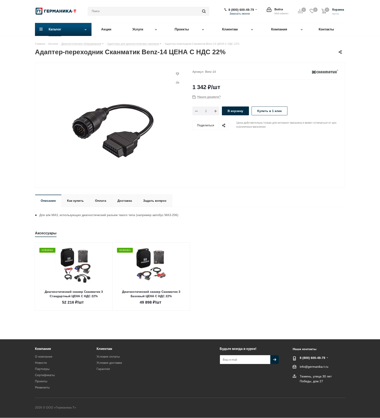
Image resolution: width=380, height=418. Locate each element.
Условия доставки (109, 362)
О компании (43, 356)
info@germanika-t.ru (314, 366)
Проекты (41, 381)
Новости (41, 362)
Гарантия (103, 369)
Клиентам (104, 349)
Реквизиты (42, 387)
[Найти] (204, 11)
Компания (43, 349)
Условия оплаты (108, 356)
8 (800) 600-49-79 (241, 9)
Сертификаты (45, 375)
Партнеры (42, 369)
